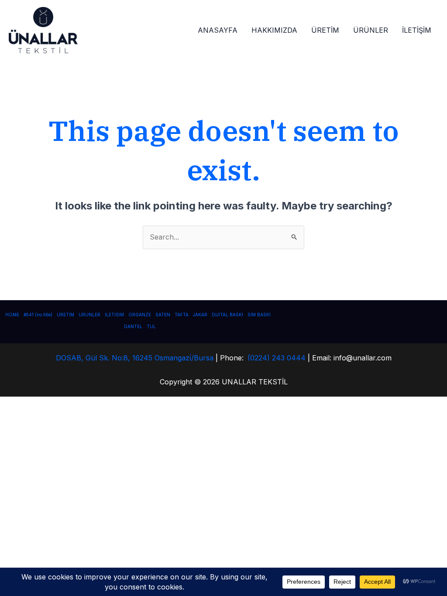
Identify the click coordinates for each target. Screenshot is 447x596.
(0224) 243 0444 (277, 357)
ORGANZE (139, 314)
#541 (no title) (38, 314)
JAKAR (200, 314)
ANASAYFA (217, 30)
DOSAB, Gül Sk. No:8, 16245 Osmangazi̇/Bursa (134, 357)
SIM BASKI (259, 314)
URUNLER (89, 314)
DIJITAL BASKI (227, 314)
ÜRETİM (325, 30)
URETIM (65, 314)
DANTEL (133, 326)
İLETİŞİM (416, 30)
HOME (12, 314)
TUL (151, 326)
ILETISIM (114, 314)
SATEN (162, 314)
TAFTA (182, 314)
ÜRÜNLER (370, 30)
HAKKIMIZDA (274, 30)
